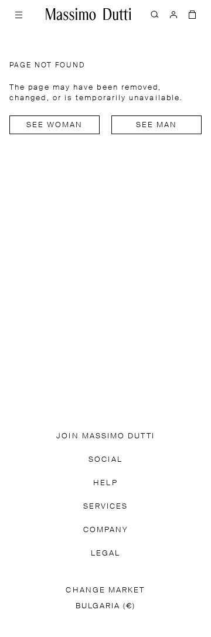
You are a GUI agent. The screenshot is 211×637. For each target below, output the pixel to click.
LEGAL (105, 553)
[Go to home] (88, 14)
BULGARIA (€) (106, 606)
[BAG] (192, 14)
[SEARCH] (155, 14)
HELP (105, 483)
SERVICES (105, 506)
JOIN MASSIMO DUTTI (105, 436)
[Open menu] (19, 14)
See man (157, 125)
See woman (54, 125)
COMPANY (105, 530)
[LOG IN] (173, 14)
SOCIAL (105, 460)
